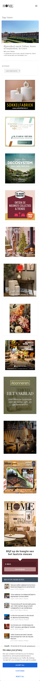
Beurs (21, 599)
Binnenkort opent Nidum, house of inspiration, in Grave (20, 47)
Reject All (20, 676)
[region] (20, 664)
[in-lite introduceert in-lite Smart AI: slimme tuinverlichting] (6, 617)
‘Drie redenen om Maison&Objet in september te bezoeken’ (23, 595)
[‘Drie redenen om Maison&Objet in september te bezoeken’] (6, 596)
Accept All (20, 665)
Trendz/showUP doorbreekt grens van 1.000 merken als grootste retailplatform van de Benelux (23, 606)
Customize (20, 671)
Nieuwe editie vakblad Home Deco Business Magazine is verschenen (23, 586)
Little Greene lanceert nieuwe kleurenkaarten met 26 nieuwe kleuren (22, 636)
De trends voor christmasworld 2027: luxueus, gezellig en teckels (23, 626)
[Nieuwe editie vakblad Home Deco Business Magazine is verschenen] (6, 586)
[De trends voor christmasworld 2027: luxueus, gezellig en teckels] (6, 626)
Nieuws (12, 51)
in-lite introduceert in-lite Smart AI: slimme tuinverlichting (22, 616)
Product (26, 620)
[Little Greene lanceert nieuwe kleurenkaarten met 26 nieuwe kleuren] (6, 636)
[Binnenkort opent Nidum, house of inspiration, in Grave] (20, 31)
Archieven (5, 66)
